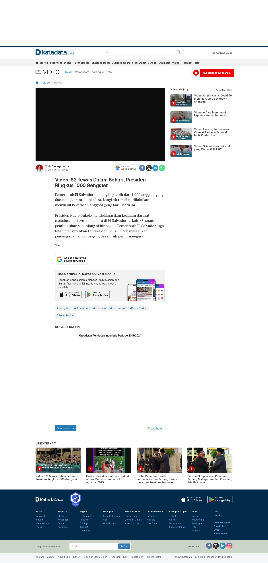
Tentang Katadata (45, 557)
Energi (39, 527)
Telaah (172, 516)
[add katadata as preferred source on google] (110, 259)
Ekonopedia (82, 62)
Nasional (40, 516)
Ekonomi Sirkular (133, 519)
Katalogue (98, 71)
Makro (61, 516)
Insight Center (222, 522)
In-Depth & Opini (146, 62)
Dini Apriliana (60, 166)
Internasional (42, 523)
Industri (39, 519)
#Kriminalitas (117, 308)
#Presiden (99, 308)
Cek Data (152, 523)
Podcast (187, 62)
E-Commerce (87, 516)
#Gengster (63, 308)
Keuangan (63, 519)
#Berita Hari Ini (65, 315)
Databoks (219, 526)
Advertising (64, 557)
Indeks (218, 515)
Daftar (124, 546)
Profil (105, 519)
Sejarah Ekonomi (111, 516)
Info (197, 62)
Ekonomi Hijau (101, 62)
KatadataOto (221, 533)
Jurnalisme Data (122, 62)
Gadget (84, 527)
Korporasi (63, 527)
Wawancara (82, 71)
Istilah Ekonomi (110, 523)
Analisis (151, 519)
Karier (76, 557)
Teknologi (85, 530)
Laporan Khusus (177, 527)
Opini (172, 519)
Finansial (56, 62)
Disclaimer (137, 557)
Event (217, 530)
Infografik (152, 516)
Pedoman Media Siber (95, 557)
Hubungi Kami (153, 557)
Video (176, 62)
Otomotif (164, 62)
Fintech (84, 519)
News (69, 71)
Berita (44, 62)
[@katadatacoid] (229, 545)
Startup (84, 523)
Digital (68, 62)
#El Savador (81, 308)
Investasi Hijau (132, 523)
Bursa (61, 523)
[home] (37, 63)
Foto (109, 71)
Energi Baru (131, 516)
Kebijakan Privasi (119, 557)
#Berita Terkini (138, 308)
